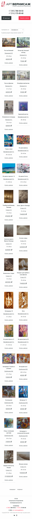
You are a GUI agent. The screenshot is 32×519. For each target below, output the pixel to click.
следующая (19, 489)
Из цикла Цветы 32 (23, 339)
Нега (23, 311)
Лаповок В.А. (23, 55)
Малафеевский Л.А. (23, 117)
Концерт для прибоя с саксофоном (23, 273)
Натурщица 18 (9, 311)
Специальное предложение (16, 500)
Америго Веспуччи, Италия (8, 466)
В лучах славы (23, 238)
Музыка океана (23, 464)
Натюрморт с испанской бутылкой (23, 432)
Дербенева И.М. (8, 371)
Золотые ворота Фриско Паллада (8, 240)
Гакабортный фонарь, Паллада (9, 206)
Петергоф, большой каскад (23, 51)
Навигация (7, 18)
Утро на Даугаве (8, 83)
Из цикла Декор (23, 148)
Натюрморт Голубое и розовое (9, 367)
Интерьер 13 (23, 400)
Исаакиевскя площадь (8, 117)
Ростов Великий (8, 50)
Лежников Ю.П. (9, 53)
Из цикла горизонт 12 (9, 176)
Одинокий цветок (23, 114)
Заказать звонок (24, 18)
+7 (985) (16, 11)
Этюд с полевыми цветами (9, 432)
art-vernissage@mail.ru (18, 510)
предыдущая (12, 489)
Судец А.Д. (9, 210)
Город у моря (8, 149)
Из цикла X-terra (23, 176)
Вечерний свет (23, 366)
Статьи (16, 498)
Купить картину (9, 63)
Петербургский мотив (23, 83)
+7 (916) (16, 13)
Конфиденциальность (16, 502)
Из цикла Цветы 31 (8, 339)
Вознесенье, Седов (8, 273)
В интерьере (8, 400)
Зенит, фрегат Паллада (23, 205)
